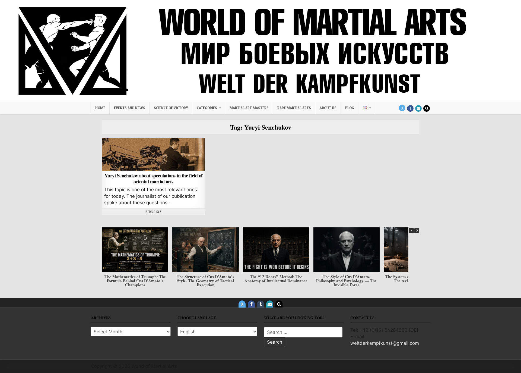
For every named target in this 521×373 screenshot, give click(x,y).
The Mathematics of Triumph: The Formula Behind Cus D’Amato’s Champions (135, 280)
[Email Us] (418, 108)
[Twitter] (402, 108)
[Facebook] (410, 108)
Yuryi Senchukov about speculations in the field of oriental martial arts (153, 178)
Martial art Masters (249, 108)
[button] (416, 230)
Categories (207, 108)
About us (328, 108)
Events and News (129, 108)
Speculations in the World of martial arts (153, 151)
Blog (349, 108)
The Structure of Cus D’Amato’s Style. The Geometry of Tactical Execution (205, 280)
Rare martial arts (294, 108)
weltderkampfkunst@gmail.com (384, 343)
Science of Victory (171, 108)
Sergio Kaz (153, 212)
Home (100, 108)
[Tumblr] (260, 304)
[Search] (426, 108)
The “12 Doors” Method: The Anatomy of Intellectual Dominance (275, 278)
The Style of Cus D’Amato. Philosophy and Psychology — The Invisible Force (346, 280)
